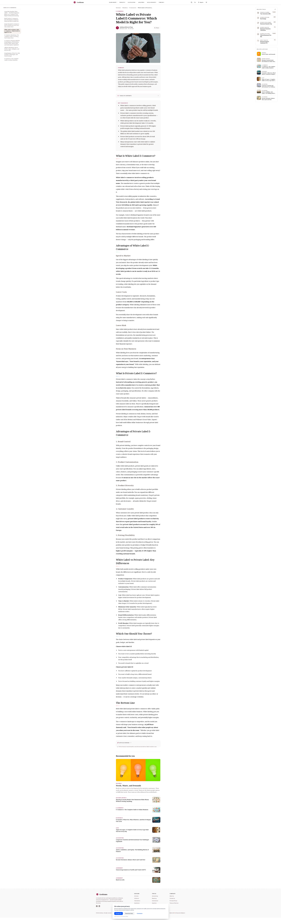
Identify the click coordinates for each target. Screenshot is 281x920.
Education (125, 7)
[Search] (191, 2)
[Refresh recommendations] (275, 9)
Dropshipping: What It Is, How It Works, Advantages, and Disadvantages (12, 54)
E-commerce (132, 7)
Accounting (155, 896)
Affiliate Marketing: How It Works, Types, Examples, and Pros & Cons (11, 49)
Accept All (118, 913)
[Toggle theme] (195, 2)
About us (172, 896)
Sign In (201, 2)
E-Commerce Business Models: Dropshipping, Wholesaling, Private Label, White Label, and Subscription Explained (12, 43)
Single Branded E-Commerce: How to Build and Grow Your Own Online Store (11, 25)
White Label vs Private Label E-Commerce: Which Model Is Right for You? (12, 31)
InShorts (136, 898)
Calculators (137, 900)
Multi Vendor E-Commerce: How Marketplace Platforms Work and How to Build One (11, 20)
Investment (155, 900)
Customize (139, 913)
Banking (154, 898)
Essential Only (129, 913)
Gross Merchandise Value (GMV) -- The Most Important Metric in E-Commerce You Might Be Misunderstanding (11, 14)
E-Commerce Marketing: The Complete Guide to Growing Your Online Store (11, 36)
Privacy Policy (173, 900)
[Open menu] (206, 2)
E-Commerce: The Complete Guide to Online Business (11, 59)
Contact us (172, 898)
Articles (136, 896)
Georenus (118, 7)
